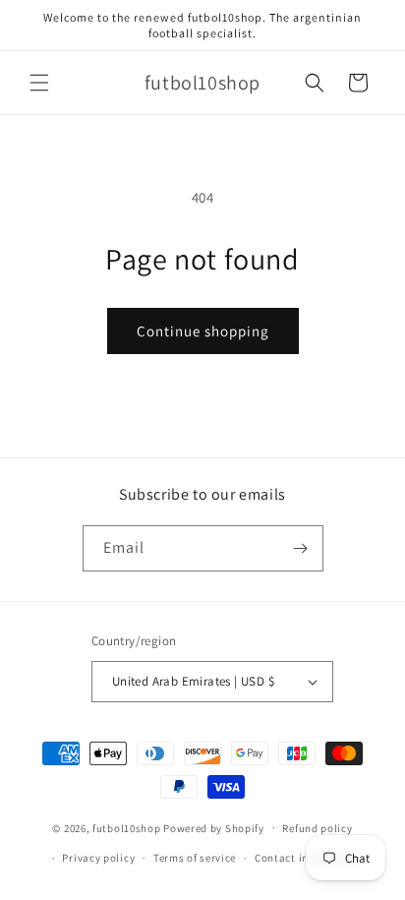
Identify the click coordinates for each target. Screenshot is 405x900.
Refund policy (317, 828)
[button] (39, 82)
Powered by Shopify (213, 827)
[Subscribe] (300, 548)
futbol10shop (126, 827)
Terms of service (194, 858)
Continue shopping (203, 331)
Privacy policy (98, 858)
